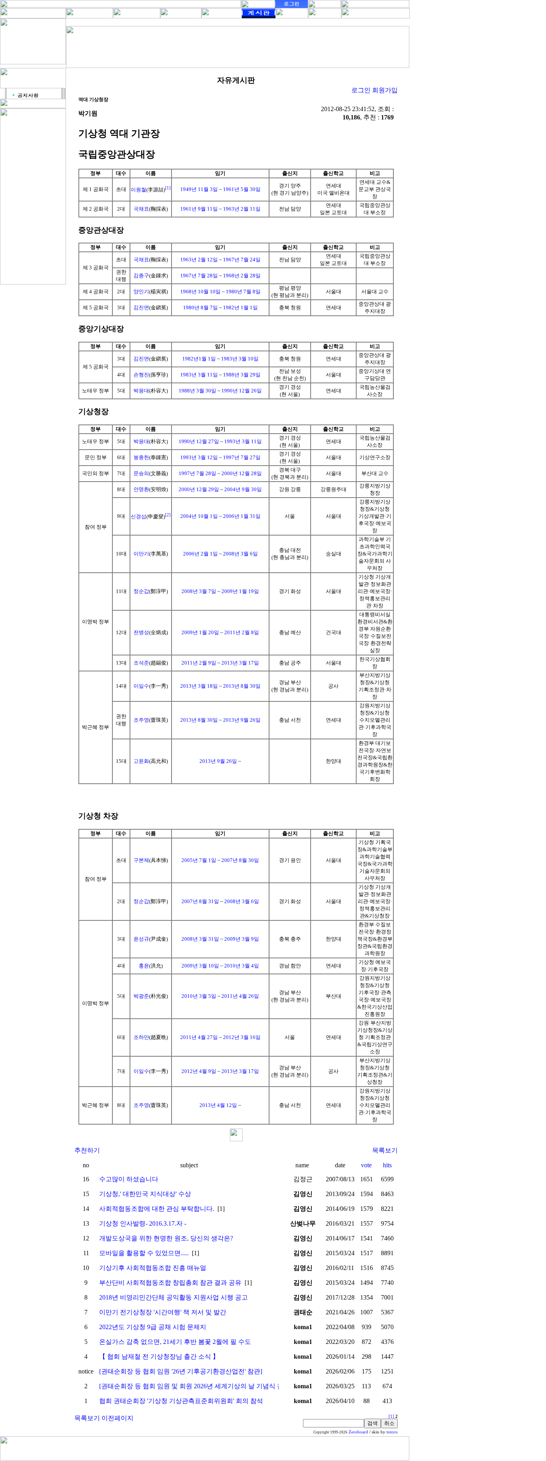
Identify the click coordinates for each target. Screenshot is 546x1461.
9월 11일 (208, 209)
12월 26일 (250, 391)
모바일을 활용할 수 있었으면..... (144, 1253)
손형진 (141, 375)
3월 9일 (250, 939)
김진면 (141, 308)
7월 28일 (208, 276)
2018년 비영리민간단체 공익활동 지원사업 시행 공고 (173, 1297)
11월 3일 (208, 189)
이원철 (138, 190)
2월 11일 (251, 209)
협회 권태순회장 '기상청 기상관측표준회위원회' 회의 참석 (181, 1400)
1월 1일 (249, 308)
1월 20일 (209, 632)
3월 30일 (206, 391)
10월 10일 (209, 292)
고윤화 (141, 761)
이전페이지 (118, 1418)
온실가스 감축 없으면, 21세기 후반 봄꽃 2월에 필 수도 (175, 1341)
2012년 (231, 1037)
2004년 (232, 489)
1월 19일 (249, 591)
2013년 (229, 663)
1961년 (231, 189)
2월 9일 (207, 663)
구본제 (141, 860)
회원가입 (385, 90)
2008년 (231, 554)
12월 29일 (207, 489)
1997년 (231, 457)
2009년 (229, 591)
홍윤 (144, 966)
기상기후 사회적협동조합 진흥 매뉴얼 (152, 1267)
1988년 (231, 375)
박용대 (141, 391)
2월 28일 (251, 276)
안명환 (141, 489)
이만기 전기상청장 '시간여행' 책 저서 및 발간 (162, 1312)
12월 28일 (250, 473)
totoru (392, 1432)
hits (387, 1165)
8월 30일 (251, 686)
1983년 (229, 359)
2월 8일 (250, 632)
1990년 (229, 391)
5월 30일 (251, 189)
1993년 (232, 441)
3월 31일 (209, 939)
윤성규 (141, 939)
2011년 (232, 632)
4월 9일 (207, 1071)
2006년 (231, 516)
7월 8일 (252, 292)
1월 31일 (251, 516)
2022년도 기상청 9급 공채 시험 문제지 (152, 1327)
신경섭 (138, 517)
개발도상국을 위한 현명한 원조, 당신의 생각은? (166, 1238)
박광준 (141, 996)
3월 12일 (208, 457)
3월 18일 (208, 686)
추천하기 (87, 1150)
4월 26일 (249, 996)
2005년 (189, 860)
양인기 (141, 292)
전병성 (141, 632)
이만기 (141, 554)
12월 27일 (207, 441)
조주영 (141, 720)
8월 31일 (209, 901)
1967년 (231, 260)
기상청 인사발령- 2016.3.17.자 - (142, 1223)
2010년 (232, 966)
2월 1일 (209, 554)
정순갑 (141, 591)
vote (366, 1165)
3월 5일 (207, 996)
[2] (168, 514)
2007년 (229, 860)
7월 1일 (207, 860)
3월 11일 (208, 375)
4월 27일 (208, 1037)
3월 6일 (249, 554)
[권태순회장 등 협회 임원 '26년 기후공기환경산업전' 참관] (180, 1371)
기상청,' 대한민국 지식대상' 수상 (145, 1193)
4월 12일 (227, 1105)
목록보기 (385, 1150)
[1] (168, 187)
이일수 (141, 686)
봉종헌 (141, 457)
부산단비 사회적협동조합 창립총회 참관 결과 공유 (170, 1282)
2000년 (229, 473)
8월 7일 (209, 308)
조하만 (141, 1037)
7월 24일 (251, 260)
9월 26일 (251, 720)
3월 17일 (249, 663)
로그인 (361, 90)
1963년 (231, 209)
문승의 (141, 473)
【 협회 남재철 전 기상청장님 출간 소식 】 (159, 1356)
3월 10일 (249, 359)
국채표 (141, 209)
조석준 (141, 663)
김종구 (141, 276)
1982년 (231, 308)
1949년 (188, 189)
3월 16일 (251, 1037)
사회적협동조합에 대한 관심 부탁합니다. (156, 1208)
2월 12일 (208, 260)
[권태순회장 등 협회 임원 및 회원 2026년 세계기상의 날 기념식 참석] (195, 1386)
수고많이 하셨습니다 (128, 1179)
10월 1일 (208, 516)
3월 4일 (250, 966)
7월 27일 (251, 457)
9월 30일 (252, 489)
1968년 (231, 276)
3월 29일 (251, 375)
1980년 (234, 292)
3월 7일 (207, 591)
